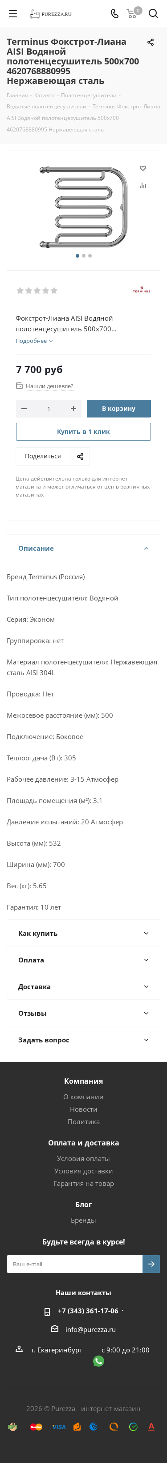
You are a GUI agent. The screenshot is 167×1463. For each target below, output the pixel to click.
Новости (84, 1109)
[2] (29, 290)
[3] (37, 290)
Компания (83, 1081)
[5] (54, 290)
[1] (20, 290)
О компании (83, 1096)
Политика (84, 1121)
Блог (83, 1204)
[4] (46, 290)
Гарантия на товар (83, 1183)
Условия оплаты (83, 1158)
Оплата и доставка (83, 1143)
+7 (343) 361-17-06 (88, 1310)
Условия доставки (83, 1170)
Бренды (83, 1220)
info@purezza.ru (90, 1329)
